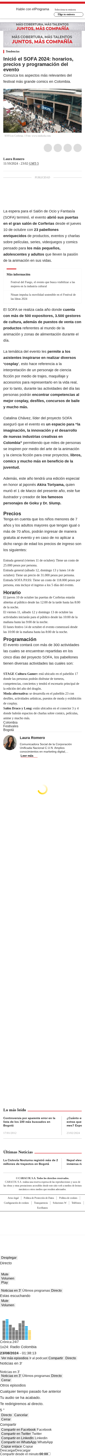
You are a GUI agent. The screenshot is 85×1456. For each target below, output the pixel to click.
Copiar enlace (11, 1446)
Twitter (58, 148)
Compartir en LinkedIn (17, 1438)
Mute (4, 1274)
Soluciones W (59, 1202)
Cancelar (21, 1415)
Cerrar (6, 1380)
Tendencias (12, 51)
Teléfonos (76, 1202)
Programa (42, 9)
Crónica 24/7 (9, 1342)
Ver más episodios (14, 1358)
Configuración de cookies (16, 1202)
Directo (56, 1290)
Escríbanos (42, 1207)
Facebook (48, 148)
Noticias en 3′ (11, 1290)
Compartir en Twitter (16, 1433)
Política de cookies (68, 1198)
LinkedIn (68, 148)
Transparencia (41, 1202)
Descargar (7, 1450)
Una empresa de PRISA (42, 1220)
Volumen (7, 1278)
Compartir (55, 1358)
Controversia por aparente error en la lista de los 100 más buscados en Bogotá (29, 1121)
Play (4, 1282)
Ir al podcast (38, 1358)
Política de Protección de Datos (39, 1198)
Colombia (10, 722)
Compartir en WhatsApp (18, 1442)
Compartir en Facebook (18, 1429)
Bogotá (8, 730)
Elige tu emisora (66, 14)
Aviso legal (13, 1198)
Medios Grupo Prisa (42, 1230)
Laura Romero (13, 159)
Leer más (27, 755)
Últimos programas (36, 1290)
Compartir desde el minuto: (24, 1454)
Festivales (10, 726)
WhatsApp (77, 148)
